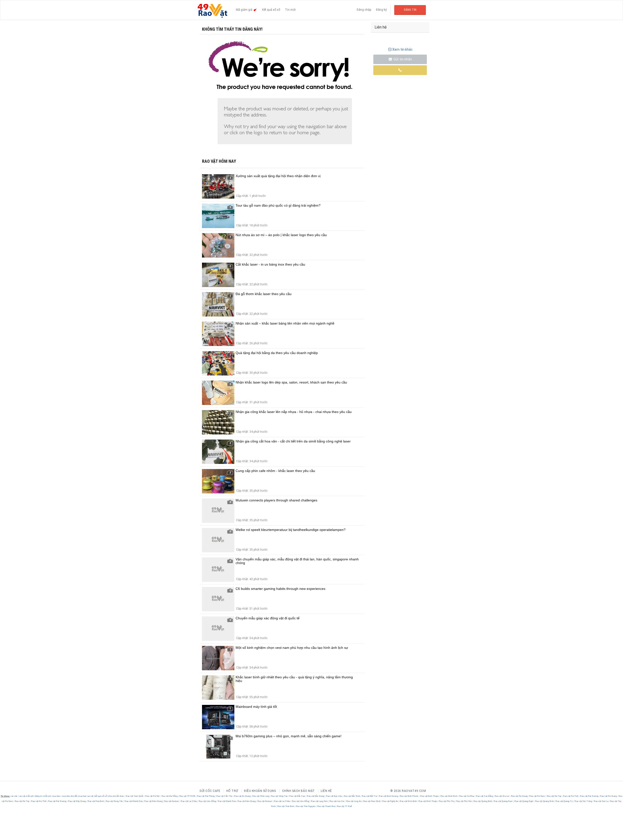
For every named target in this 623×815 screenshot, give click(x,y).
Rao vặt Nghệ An (390, 801)
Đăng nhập (364, 9)
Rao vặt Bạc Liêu (334, 796)
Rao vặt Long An (354, 801)
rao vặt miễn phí (26, 796)
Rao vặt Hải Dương (589, 796)
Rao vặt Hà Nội (152, 796)
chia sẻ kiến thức (116, 796)
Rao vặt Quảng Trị (564, 801)
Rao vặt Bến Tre (369, 796)
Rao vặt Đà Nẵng (169, 796)
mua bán (56, 796)
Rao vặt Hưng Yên (114, 801)
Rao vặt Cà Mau (466, 796)
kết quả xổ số (101, 796)
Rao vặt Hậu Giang (77, 801)
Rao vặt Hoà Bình (96, 801)
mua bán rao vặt (85, 796)
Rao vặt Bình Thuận (429, 796)
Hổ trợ (232, 791)
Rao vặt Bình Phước (409, 796)
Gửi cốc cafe (210, 791)
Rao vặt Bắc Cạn (297, 796)
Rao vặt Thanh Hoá (326, 806)
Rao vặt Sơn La (601, 801)
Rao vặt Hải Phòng (206, 796)
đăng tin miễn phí (43, 796)
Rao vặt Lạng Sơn (319, 801)
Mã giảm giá (244, 9)
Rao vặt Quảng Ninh (544, 801)
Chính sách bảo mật (298, 791)
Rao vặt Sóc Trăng (583, 801)
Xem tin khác (402, 49)
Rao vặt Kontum (172, 801)
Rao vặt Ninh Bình (408, 801)
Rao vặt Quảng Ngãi (524, 801)
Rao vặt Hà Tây (554, 796)
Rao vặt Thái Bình (286, 806)
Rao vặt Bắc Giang (315, 796)
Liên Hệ (326, 791)
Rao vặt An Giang (242, 796)
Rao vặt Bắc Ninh (352, 796)
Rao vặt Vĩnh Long (261, 796)
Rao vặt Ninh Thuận (428, 801)
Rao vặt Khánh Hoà (133, 801)
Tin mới (290, 9)
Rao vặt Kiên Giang (153, 801)
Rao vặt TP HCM (187, 796)
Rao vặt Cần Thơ (224, 796)
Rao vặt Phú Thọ (446, 801)
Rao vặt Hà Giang (519, 796)
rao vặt (13, 796)
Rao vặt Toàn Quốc (134, 796)
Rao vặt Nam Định (372, 801)
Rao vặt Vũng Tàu (279, 796)
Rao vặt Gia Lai (502, 796)
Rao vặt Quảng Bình (483, 801)
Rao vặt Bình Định (449, 796)
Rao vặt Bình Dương (388, 796)
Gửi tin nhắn (402, 59)
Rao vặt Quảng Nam (503, 801)
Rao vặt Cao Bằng (485, 796)
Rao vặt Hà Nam (537, 796)
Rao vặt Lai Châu (189, 801)
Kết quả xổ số (271, 9)
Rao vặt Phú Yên (464, 801)
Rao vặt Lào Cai (337, 801)
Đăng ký (381, 9)
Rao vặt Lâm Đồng (207, 801)
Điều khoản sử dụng (260, 791)
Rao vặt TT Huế (344, 806)
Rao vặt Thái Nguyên (305, 806)
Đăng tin (410, 9)
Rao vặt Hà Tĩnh (571, 796)
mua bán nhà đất (69, 796)
